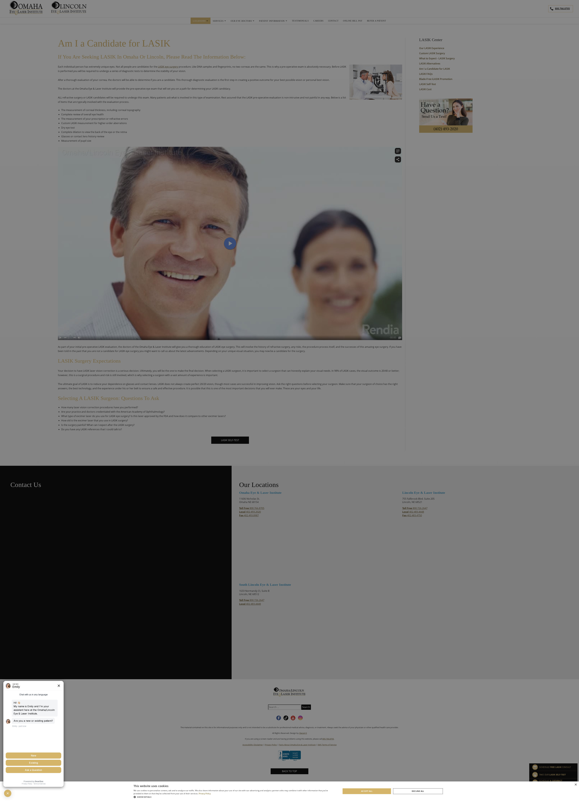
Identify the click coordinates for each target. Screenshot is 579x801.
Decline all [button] (418, 791)
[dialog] (289, 791)
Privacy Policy (205, 793)
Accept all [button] (366, 791)
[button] (234, 797)
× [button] (575, 785)
